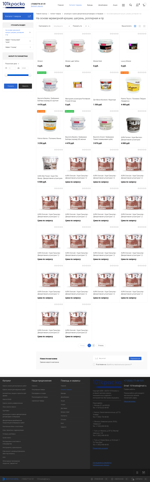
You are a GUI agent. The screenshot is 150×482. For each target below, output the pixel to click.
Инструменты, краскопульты (12, 447)
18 (30, 41)
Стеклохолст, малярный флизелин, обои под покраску (14, 452)
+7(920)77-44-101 (28, 479)
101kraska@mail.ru (138, 386)
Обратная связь (12, 479)
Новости (63, 427)
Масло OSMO (7, 399)
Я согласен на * (114, 364)
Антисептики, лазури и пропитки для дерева (14, 394)
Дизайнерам (102, 5)
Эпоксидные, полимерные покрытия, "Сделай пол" (11, 462)
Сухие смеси (7, 438)
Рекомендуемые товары (40, 397)
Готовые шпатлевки (9, 434)
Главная (61, 5)
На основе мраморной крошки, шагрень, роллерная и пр (14, 32)
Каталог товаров (13, 16)
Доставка (64, 408)
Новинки (34, 386)
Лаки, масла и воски (9, 407)
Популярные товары (38, 389)
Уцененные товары (38, 401)
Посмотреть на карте (100, 448)
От (6, 68)
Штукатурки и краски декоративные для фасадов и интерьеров (14, 415)
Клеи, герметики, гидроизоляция (13, 430)
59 (30, 32)
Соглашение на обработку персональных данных (102, 464)
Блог (62, 423)
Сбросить (25, 86)
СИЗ (4, 457)
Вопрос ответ (65, 412)
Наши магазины (130, 401)
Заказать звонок (37, 6)
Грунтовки (6, 410)
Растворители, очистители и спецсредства (12, 443)
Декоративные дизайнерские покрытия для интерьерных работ (13, 422)
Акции (115, 5)
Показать (11, 86)
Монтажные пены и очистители (13, 426)
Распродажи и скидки (39, 393)
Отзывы (63, 419)
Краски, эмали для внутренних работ (14, 386)
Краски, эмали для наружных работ (14, 389)
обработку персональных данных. (118, 364)
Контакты (64, 416)
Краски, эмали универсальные (13, 403)
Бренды (90, 5)
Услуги (63, 404)
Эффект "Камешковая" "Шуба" (12, 41)
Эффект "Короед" (10, 47)
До (19, 68)
